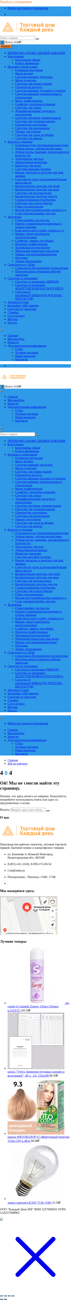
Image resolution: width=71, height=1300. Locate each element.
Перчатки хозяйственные (31, 244)
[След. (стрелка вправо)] (5, 1299)
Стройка (13, 312)
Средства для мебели (28, 138)
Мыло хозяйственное (28, 100)
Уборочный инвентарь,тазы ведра (37, 251)
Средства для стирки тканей (33, 83)
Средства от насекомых (23, 278)
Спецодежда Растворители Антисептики (41, 268)
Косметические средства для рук (36, 196)
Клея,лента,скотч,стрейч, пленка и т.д (39, 230)
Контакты (21, 359)
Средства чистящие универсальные (38, 117)
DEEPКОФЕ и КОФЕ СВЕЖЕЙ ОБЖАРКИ (36, 53)
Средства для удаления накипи (35, 121)
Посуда (12, 322)
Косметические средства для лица (37, 189)
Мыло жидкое (24, 73)
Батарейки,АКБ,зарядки (23, 305)
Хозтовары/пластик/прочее (32, 247)
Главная (13, 335)
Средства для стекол (28, 107)
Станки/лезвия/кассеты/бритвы (35, 199)
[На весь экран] (5, 1295)
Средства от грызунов (22, 309)
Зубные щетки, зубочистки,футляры (38, 148)
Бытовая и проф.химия (22, 66)
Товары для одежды (28, 131)
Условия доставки (26, 352)
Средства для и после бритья (33, 203)
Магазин (16, 338)
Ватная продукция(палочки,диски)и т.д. (41, 210)
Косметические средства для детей (37, 186)
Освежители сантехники (31, 124)
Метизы (13, 319)
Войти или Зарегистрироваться (28, 8)
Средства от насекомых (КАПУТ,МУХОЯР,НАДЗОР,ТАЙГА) (39, 286)
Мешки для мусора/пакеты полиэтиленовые (32, 235)
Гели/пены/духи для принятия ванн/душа (41, 145)
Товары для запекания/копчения (36, 254)
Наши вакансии (25, 356)
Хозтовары (15, 216)
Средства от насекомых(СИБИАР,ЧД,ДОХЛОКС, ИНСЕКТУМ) (39, 295)
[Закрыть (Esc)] (12, 1295)
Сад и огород (16, 315)
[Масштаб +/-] (1, 1295)
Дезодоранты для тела (29, 158)
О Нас (19, 349)
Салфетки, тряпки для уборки (34, 240)
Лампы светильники (28, 261)
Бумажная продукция (29, 70)
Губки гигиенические (29, 206)
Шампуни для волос (28, 165)
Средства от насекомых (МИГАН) (37, 281)
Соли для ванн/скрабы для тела (35, 213)
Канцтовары (16, 56)
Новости (13, 342)
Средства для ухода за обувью (34, 135)
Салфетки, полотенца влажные (35, 104)
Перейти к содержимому (16, 1)
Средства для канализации (32, 128)
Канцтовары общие (27, 59)
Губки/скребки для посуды (32, 220)
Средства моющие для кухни (34, 76)
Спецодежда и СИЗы (21, 264)
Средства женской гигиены (33, 169)
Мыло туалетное (26, 80)
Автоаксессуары (18, 302)
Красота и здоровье (20, 141)
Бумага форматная (27, 63)
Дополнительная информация (27, 345)
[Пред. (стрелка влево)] (1, 1299)
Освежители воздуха (28, 87)
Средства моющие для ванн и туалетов (40, 90)
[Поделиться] (9, 1295)
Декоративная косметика (31, 162)
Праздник (21, 257)
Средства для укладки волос (33, 193)
